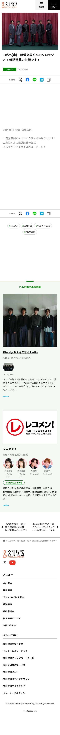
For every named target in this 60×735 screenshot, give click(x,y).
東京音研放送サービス (14, 664)
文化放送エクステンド (14, 686)
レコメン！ (10, 449)
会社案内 (7, 583)
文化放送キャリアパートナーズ (18, 657)
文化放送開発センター (14, 643)
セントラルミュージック (15, 650)
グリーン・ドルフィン (14, 693)
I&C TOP (11, 541)
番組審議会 (8, 611)
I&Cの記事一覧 (23, 541)
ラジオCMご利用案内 (13, 597)
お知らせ (10, 69)
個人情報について (12, 618)
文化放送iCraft (10, 671)
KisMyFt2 (27, 225)
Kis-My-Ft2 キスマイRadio (20, 352)
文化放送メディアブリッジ (16, 678)
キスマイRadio (43, 225)
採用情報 (7, 590)
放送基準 (7, 604)
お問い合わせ (9, 625)
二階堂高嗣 (30, 231)
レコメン (14, 225)
